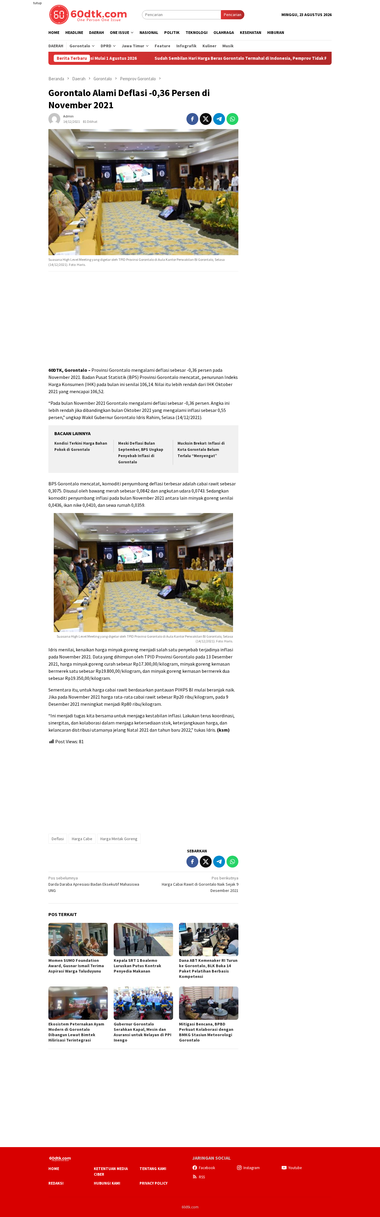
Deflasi (58, 838)
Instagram (251, 1167)
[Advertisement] (25, 108)
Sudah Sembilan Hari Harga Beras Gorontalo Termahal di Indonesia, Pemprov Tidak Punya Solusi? (216, 58)
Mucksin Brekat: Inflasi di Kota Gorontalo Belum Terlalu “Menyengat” (201, 449)
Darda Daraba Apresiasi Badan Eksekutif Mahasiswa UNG (93, 884)
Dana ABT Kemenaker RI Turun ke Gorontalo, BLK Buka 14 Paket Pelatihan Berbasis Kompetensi (208, 968)
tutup (37, 3)
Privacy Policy (153, 1183)
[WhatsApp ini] (232, 119)
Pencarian (232, 14)
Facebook (207, 1167)
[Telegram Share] (219, 119)
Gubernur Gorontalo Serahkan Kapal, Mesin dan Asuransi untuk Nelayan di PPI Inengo (142, 1032)
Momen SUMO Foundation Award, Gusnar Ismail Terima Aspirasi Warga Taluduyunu (76, 966)
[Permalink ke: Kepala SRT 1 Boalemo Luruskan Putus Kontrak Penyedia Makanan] (143, 939)
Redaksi (56, 1183)
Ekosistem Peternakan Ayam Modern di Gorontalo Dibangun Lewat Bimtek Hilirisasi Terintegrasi (76, 1032)
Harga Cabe (82, 838)
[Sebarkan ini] (192, 119)
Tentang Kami (153, 1168)
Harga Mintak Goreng (118, 838)
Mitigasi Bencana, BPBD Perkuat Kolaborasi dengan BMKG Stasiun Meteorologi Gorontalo (206, 1032)
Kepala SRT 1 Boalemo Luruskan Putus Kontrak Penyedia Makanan (137, 966)
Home (53, 1168)
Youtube (295, 1167)
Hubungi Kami (107, 1183)
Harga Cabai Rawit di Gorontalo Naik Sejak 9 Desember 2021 (200, 884)
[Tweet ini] (206, 119)
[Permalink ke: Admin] (54, 118)
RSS (202, 1177)
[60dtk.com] (87, 14)
